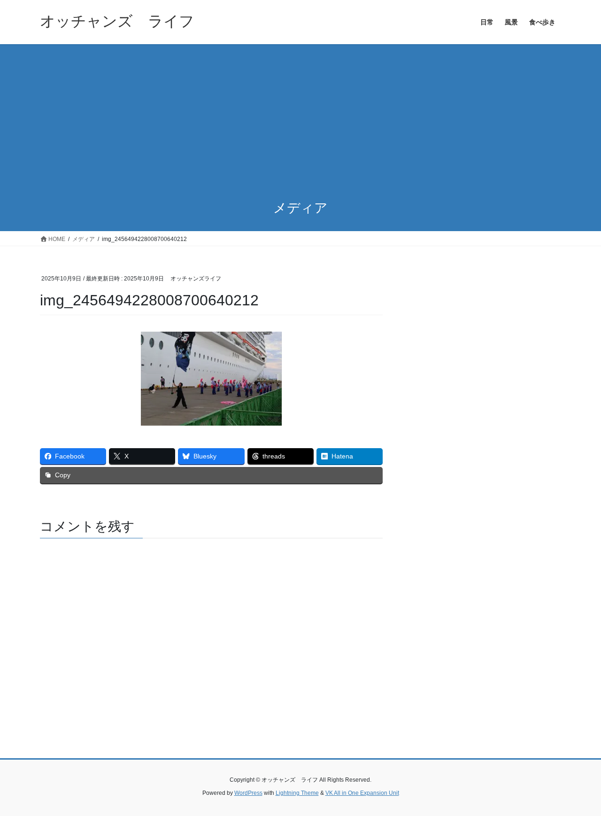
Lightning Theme (297, 793)
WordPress (248, 793)
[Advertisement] (300, 114)
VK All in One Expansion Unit (362, 793)
